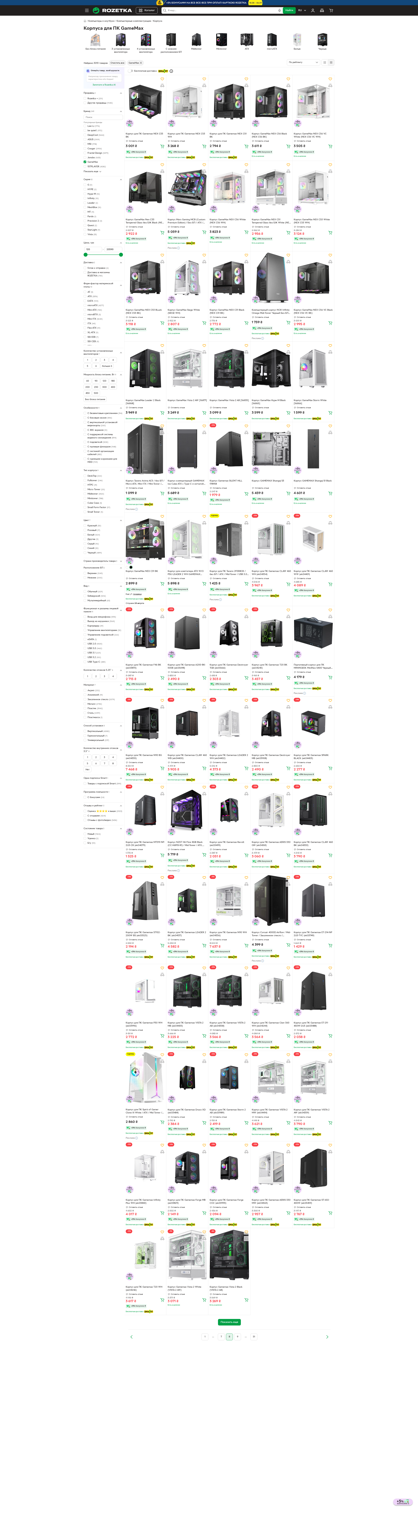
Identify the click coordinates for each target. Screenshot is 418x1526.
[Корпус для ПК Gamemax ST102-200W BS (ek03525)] (145, 900)
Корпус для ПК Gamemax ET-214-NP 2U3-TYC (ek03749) (313, 934)
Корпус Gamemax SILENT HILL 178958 (226, 482)
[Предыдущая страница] (131, 1337)
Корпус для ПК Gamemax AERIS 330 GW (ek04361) (271, 843)
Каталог (150, 10)
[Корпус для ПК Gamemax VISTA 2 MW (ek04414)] (271, 1077)
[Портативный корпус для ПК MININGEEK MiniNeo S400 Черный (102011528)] (313, 632)
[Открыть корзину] (331, 10)
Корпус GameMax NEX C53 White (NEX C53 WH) (312, 221)
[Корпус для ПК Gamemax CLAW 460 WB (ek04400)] (187, 723)
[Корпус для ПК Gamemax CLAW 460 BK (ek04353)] (313, 810)
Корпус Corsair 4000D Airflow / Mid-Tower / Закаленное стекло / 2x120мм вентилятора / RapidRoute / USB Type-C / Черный (271, 934)
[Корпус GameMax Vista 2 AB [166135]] (229, 368)
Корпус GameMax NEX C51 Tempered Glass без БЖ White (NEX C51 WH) (271, 222)
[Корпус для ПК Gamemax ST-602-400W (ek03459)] (313, 1168)
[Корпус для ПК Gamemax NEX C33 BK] (145, 101)
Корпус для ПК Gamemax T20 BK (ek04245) (269, 666)
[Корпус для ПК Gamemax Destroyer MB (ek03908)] (271, 723)
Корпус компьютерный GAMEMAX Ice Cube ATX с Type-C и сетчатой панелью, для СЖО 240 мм (186, 483)
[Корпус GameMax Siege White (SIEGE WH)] (187, 278)
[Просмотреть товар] (127, 567)
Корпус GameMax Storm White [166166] (310, 402)
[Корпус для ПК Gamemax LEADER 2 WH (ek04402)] (229, 723)
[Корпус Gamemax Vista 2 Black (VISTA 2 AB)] (229, 1254)
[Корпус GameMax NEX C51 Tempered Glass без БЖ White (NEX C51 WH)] (271, 187)
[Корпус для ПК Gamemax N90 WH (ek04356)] (229, 900)
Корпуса (157, 21)
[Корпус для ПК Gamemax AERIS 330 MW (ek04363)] (271, 1168)
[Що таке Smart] (171, 71)
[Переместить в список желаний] (162, 79)
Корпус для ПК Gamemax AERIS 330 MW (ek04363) (271, 1201)
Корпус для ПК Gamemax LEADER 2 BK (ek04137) (187, 934)
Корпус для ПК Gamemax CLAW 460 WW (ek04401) (313, 572)
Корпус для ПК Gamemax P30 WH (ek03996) (144, 1024)
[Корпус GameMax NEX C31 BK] (145, 539)
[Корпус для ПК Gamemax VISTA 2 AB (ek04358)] (229, 990)
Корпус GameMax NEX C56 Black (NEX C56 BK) (269, 135)
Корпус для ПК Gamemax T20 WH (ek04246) (144, 1288)
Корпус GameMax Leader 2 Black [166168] (143, 402)
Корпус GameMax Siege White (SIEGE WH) (184, 311)
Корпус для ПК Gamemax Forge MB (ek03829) (187, 1201)
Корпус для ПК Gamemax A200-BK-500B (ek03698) (187, 666)
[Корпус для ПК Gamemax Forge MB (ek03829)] (187, 1168)
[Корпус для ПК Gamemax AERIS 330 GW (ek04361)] (271, 810)
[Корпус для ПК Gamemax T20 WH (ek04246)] (145, 1254)
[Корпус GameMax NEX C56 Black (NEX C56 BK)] (271, 101)
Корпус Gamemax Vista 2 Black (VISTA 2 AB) (226, 1288)
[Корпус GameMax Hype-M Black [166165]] (271, 368)
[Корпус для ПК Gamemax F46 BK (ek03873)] (145, 632)
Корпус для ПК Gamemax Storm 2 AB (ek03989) (228, 1111)
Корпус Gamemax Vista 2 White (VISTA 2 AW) (184, 1288)
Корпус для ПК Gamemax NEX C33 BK (144, 135)
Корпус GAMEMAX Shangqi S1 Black (313, 481)
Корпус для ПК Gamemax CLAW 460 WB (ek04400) (187, 756)
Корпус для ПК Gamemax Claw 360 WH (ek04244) (270, 1024)
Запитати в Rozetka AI (104, 85)
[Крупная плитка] (325, 62)
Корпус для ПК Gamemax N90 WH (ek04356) (228, 934)
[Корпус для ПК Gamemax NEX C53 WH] (187, 101)
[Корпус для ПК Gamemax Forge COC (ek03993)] (229, 1168)
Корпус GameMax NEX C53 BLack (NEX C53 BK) (144, 311)
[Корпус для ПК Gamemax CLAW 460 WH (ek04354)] (271, 539)
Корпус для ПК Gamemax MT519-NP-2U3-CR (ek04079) (145, 843)
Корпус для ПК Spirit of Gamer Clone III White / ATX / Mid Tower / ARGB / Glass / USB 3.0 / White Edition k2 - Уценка (144, 1112)
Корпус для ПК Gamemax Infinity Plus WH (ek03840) (143, 1201)
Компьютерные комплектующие (134, 21)
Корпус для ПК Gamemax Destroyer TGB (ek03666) (229, 666)
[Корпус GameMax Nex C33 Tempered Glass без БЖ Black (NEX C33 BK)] (145, 187)
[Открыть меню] (87, 10)
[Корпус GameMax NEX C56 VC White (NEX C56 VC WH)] (313, 101)
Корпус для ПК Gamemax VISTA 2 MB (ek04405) (185, 1024)
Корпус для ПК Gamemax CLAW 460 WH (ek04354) (271, 572)
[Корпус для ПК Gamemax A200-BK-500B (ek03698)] (187, 632)
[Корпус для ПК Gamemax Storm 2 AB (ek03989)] (229, 1077)
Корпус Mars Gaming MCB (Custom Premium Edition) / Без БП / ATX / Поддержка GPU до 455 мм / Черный (186, 222)
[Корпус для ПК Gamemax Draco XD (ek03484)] (187, 1077)
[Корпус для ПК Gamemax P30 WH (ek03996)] (145, 990)
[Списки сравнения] (322, 10)
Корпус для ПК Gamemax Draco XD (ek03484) (187, 1111)
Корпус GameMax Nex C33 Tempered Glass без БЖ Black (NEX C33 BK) (145, 222)
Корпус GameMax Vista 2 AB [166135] (229, 400)
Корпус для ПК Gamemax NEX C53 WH (186, 135)
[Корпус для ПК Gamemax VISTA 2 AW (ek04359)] (313, 1077)
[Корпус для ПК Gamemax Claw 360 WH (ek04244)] (271, 990)
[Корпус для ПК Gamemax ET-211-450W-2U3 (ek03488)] (313, 990)
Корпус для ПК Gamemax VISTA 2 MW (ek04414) (270, 1111)
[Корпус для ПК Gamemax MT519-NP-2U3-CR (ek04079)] (145, 810)
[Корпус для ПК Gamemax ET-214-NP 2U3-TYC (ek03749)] (313, 900)
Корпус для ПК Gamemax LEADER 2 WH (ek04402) (229, 756)
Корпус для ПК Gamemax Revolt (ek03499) (227, 843)
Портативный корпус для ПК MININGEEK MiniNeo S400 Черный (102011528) (312, 667)
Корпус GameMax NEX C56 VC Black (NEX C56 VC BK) (313, 311)
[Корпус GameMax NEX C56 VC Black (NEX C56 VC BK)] (313, 278)
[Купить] (162, 146)
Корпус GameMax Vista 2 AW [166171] (187, 400)
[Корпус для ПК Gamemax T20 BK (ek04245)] (271, 632)
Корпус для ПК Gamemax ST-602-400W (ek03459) (312, 1201)
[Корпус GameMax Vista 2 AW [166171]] (187, 368)
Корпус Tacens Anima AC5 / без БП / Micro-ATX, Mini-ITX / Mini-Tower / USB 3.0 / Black (145, 483)
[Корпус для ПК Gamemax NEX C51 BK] (229, 101)
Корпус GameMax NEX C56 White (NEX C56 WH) (228, 221)
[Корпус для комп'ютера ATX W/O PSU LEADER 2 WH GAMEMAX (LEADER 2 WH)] (187, 539)
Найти (289, 10)
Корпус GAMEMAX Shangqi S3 (268, 481)
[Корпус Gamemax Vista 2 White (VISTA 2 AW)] (187, 1254)
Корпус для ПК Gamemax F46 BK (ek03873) (143, 666)
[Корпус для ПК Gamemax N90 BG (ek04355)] (145, 723)
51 (254, 1337)
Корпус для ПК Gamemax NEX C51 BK (228, 135)
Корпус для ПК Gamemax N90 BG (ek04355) (144, 756)
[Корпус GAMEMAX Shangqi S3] (271, 448)
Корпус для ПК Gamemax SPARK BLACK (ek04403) (311, 756)
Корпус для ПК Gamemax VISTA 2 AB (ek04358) (227, 1024)
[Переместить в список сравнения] (162, 85)
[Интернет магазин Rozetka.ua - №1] (112, 10)
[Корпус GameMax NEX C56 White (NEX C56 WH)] (229, 187)
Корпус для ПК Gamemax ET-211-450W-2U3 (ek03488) (311, 1024)
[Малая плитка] (331, 62)
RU (300, 10)
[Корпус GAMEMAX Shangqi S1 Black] (313, 448)
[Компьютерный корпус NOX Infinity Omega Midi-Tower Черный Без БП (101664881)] (271, 278)
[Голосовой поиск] (279, 10)
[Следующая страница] (327, 1337)
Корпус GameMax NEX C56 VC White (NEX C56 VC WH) (310, 135)
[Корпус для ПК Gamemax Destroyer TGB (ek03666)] (229, 632)
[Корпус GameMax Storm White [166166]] (313, 368)
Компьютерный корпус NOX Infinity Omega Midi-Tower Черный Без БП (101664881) (271, 312)
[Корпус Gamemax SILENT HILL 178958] (229, 448)
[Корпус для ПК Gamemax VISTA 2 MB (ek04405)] (187, 990)
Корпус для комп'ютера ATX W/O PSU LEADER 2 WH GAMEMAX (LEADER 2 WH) (186, 573)
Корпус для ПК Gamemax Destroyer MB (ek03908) (271, 756)
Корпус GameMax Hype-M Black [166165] (269, 402)
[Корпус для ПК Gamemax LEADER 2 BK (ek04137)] (187, 900)
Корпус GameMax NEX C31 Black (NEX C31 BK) (227, 311)
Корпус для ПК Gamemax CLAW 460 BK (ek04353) (313, 843)
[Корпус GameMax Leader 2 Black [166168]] (145, 368)
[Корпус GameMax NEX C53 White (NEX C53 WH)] (313, 187)
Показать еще (91, 171)
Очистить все (117, 63)
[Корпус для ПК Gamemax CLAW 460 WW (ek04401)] (313, 539)
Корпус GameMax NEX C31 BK (142, 571)
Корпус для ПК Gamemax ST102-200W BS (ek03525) (143, 934)
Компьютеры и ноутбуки (101, 21)
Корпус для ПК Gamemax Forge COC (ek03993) (226, 1201)
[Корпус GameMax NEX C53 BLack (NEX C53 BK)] (145, 278)
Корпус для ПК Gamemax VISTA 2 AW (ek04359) (312, 1111)
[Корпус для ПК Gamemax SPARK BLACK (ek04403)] (313, 723)
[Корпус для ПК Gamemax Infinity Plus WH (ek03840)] (145, 1168)
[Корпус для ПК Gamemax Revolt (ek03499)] (229, 810)
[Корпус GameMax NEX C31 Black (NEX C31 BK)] (229, 278)
